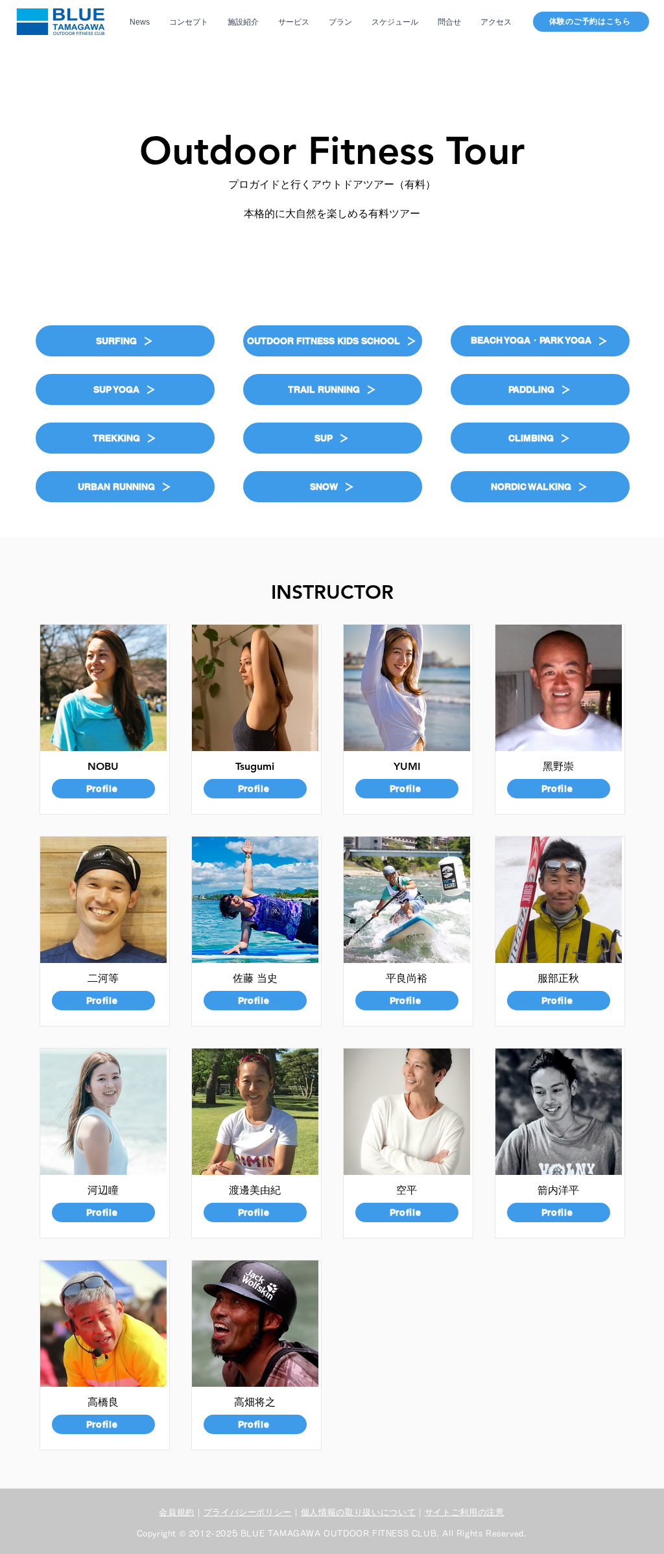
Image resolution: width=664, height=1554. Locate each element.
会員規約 (177, 1512)
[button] (125, 340)
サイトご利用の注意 (464, 1512)
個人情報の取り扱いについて (358, 1512)
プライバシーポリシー (248, 1512)
